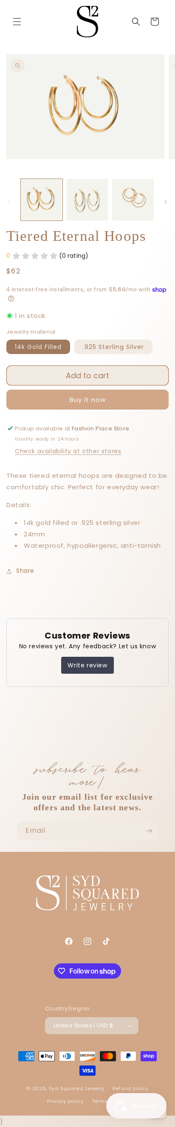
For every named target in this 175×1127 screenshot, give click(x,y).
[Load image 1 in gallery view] (41, 199)
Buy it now (88, 399)
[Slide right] (165, 201)
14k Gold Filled (38, 347)
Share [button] (25, 570)
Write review (87, 665)
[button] (17, 21)
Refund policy (131, 1088)
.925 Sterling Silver (113, 347)
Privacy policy (65, 1101)
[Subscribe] (148, 830)
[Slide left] (9, 201)
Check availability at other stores (68, 451)
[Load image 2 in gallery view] (87, 199)
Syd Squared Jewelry (76, 1088)
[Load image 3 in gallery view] (133, 199)
